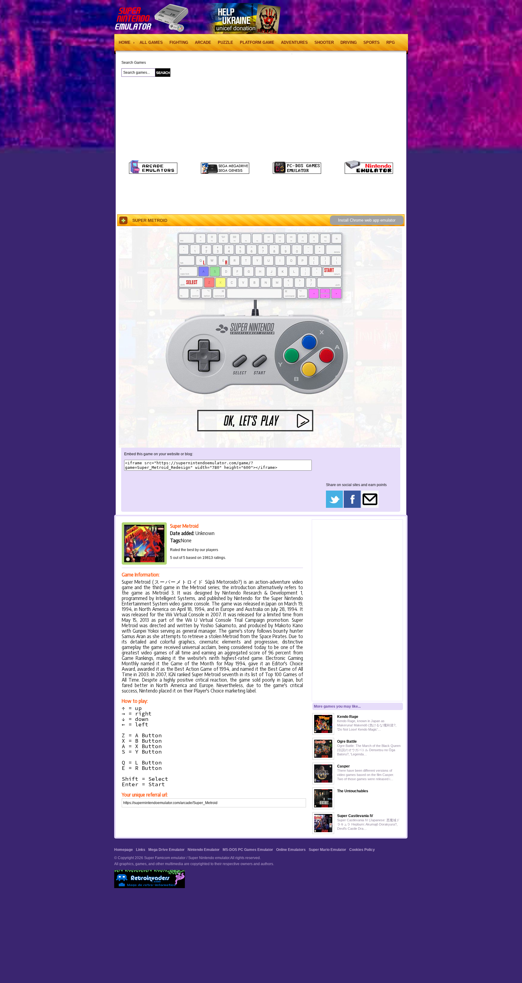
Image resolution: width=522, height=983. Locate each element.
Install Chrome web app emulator (366, 220)
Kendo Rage (347, 717)
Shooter (324, 42)
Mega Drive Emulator (166, 850)
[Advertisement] (81, 154)
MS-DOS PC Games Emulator (248, 850)
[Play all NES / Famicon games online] (369, 172)
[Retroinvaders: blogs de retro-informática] (149, 887)
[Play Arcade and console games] (153, 172)
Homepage (123, 850)
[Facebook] (352, 506)
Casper (343, 766)
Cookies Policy (362, 850)
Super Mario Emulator (327, 850)
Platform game (257, 42)
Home (125, 42)
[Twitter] (334, 506)
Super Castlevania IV (355, 816)
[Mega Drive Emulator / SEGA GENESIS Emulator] (225, 172)
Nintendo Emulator (204, 850)
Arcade (203, 42)
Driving (348, 42)
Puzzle (225, 42)
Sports (371, 42)
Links (140, 850)
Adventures (294, 42)
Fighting (178, 42)
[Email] (370, 506)
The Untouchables (352, 791)
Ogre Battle (347, 741)
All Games (151, 42)
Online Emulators (291, 850)
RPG (390, 42)
